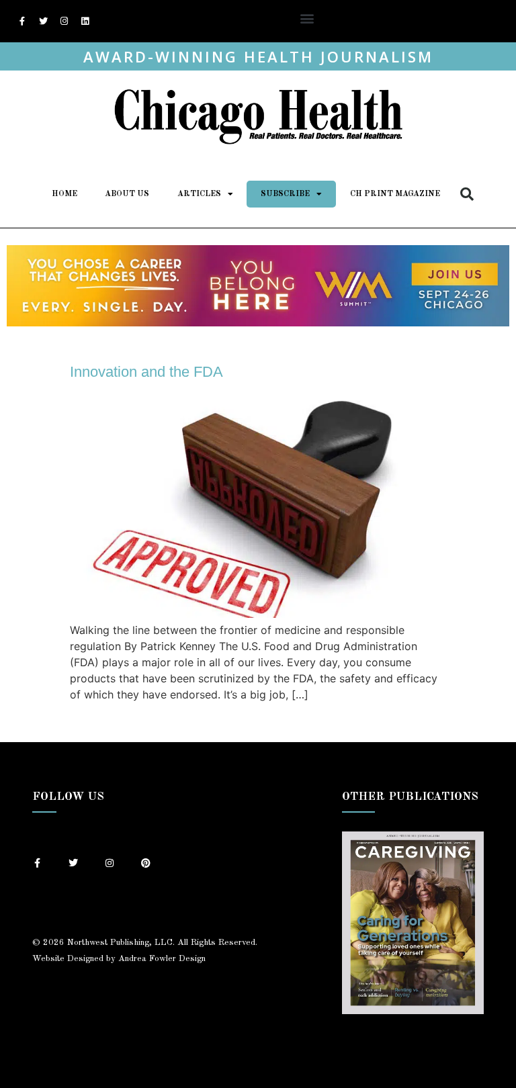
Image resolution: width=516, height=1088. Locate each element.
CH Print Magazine (395, 194)
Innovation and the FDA (146, 371)
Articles (199, 194)
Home (64, 194)
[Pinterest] (145, 863)
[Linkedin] (84, 21)
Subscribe (285, 194)
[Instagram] (64, 21)
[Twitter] (43, 21)
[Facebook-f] (22, 21)
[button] (307, 18)
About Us (127, 194)
